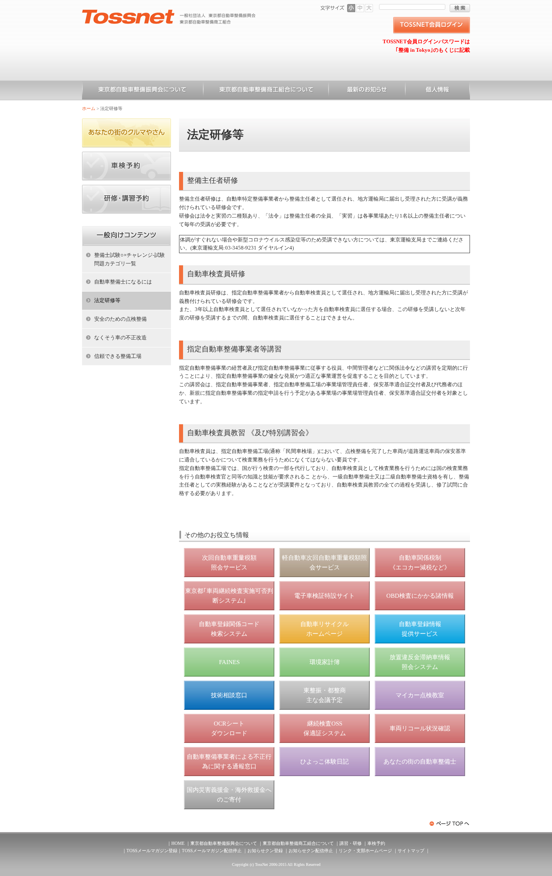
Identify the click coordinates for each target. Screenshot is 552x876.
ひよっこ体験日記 (324, 761)
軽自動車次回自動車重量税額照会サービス (324, 562)
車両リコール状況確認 (420, 728)
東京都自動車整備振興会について (142, 91)
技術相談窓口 (229, 695)
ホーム (88, 108)
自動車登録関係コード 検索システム (229, 629)
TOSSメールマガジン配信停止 (212, 850)
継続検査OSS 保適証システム (324, 728)
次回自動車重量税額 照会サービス (229, 562)
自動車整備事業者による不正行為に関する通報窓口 (229, 761)
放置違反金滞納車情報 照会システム (420, 662)
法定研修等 (107, 300)
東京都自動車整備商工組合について (266, 91)
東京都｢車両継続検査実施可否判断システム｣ (229, 596)
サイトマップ (411, 850)
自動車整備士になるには (123, 282)
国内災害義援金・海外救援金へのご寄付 (229, 795)
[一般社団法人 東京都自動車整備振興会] (169, 12)
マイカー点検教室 (420, 695)
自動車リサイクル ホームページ (324, 629)
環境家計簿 (325, 662)
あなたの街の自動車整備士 (419, 761)
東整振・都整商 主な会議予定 (324, 695)
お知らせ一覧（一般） (367, 91)
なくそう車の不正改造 (120, 337)
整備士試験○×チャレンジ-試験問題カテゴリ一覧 (129, 259)
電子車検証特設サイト (324, 595)
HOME (178, 843)
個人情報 (437, 91)
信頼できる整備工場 (117, 356)
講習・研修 (350, 843)
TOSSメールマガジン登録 (151, 850)
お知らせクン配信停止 (311, 850)
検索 (460, 8)
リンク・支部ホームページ (365, 850)
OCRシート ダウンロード (229, 728)
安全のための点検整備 (120, 319)
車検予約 (376, 843)
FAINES (229, 662)
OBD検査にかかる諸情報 (420, 595)
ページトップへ (450, 823)
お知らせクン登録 (265, 850)
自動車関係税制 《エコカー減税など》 (420, 562)
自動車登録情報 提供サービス (420, 629)
